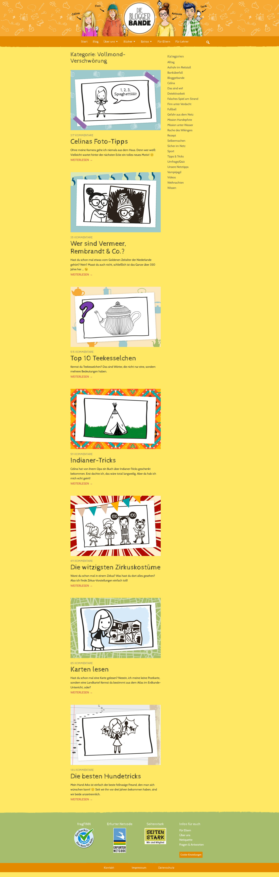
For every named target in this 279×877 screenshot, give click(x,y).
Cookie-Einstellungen (190, 854)
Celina (171, 83)
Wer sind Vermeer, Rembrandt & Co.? (98, 247)
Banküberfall (175, 72)
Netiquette (185, 840)
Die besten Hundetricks (105, 776)
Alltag (171, 62)
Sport (170, 151)
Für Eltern (185, 830)
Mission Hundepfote (179, 119)
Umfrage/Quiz (176, 161)
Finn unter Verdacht (179, 104)
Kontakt (109, 867)
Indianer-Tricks (93, 460)
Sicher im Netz (176, 146)
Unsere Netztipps (177, 167)
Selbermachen (176, 140)
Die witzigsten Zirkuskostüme (115, 567)
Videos (171, 177)
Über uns (184, 835)
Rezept (171, 135)
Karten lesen (89, 669)
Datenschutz (166, 867)
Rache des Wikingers (179, 130)
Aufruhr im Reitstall (179, 67)
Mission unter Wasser (180, 125)
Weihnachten (175, 182)
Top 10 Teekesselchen (103, 358)
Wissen (171, 188)
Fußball (171, 109)
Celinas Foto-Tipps (99, 141)
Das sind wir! (175, 88)
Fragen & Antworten (191, 844)
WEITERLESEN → (81, 160)
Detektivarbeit (176, 93)
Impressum (139, 867)
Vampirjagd (174, 172)
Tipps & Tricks (175, 156)
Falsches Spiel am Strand (182, 99)
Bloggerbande (175, 78)
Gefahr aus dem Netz (180, 114)
